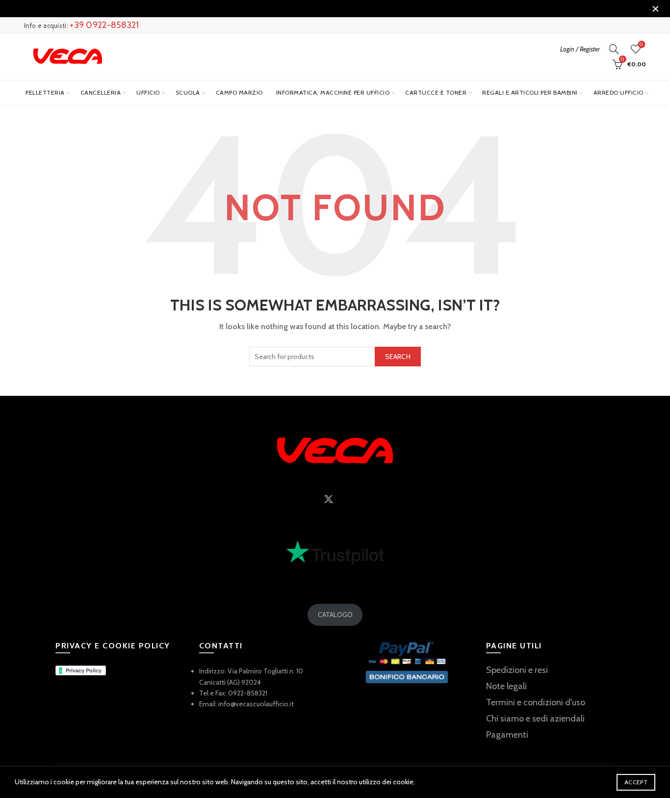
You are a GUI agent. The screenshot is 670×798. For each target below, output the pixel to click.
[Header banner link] (320, 8)
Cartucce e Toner (435, 92)
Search (398, 356)
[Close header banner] (655, 8)
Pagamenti (507, 734)
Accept (635, 782)
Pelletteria (45, 92)
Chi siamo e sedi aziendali (535, 718)
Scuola (188, 92)
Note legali (506, 686)
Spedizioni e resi (517, 670)
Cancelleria (100, 92)
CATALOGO (335, 614)
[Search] (614, 49)
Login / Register (580, 49)
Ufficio (148, 92)
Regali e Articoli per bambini (530, 92)
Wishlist (641, 45)
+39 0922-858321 (104, 25)
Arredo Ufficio (618, 92)
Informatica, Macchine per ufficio (333, 92)
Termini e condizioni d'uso (535, 702)
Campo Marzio (239, 92)
